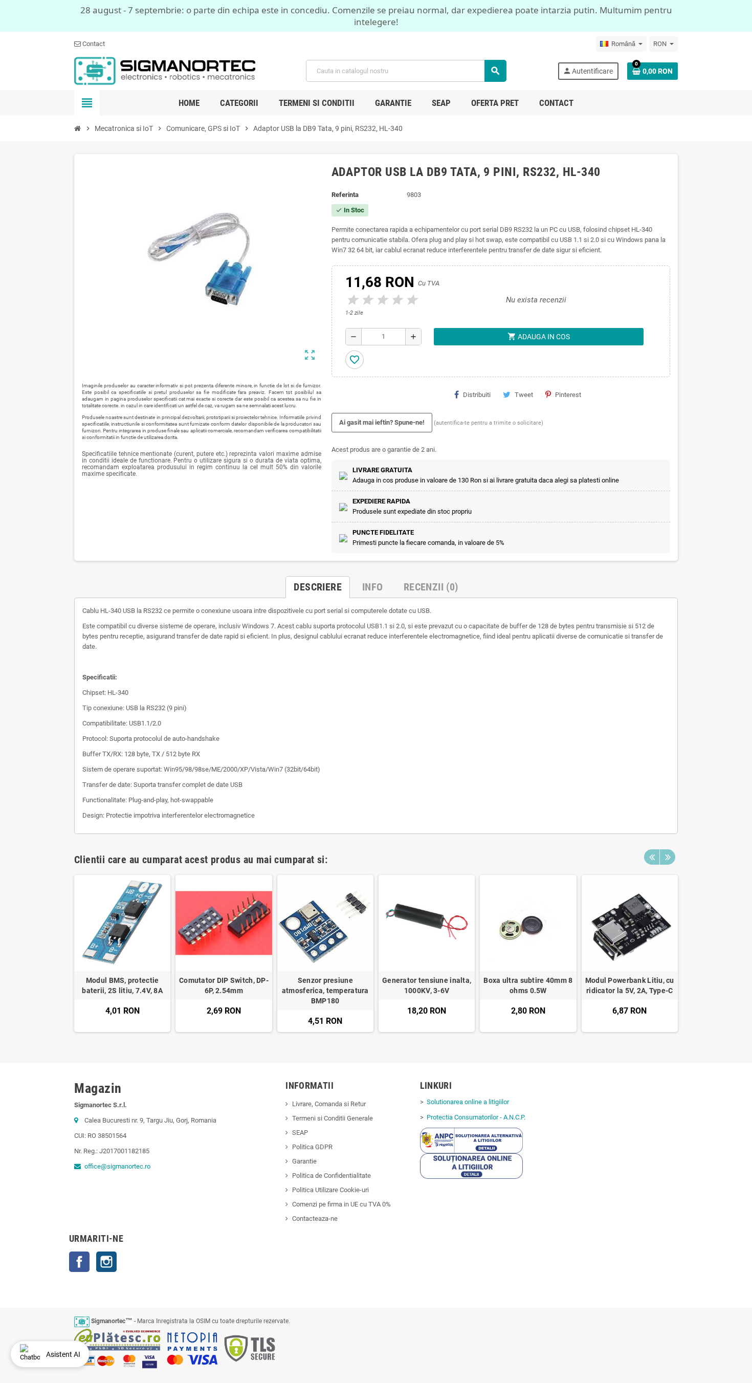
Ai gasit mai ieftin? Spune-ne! (382, 422)
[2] (366, 300)
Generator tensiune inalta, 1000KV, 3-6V (426, 985)
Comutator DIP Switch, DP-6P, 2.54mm (224, 985)
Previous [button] (651, 857)
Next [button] (667, 857)
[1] (351, 300)
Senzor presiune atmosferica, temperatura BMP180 (325, 990)
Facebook (79, 1262)
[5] (411, 300)
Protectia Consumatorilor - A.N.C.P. (475, 1117)
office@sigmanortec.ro (117, 1166)
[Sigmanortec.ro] (164, 70)
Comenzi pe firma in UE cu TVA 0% (341, 1204)
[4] (396, 300)
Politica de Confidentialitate (331, 1175)
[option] (122, 953)
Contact (93, 44)
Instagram (106, 1262)
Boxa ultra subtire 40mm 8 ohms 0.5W (527, 985)
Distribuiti (477, 395)
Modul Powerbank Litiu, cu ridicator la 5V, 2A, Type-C (629, 985)
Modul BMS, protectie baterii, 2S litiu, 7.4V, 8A (122, 985)
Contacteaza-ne (315, 1218)
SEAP (300, 1132)
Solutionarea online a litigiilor (467, 1102)
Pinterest (568, 395)
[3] (381, 300)
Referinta (345, 195)
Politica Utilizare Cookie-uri (330, 1190)
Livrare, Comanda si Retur (329, 1104)
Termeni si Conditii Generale (332, 1118)
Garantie (304, 1161)
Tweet (524, 395)
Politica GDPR (312, 1147)
